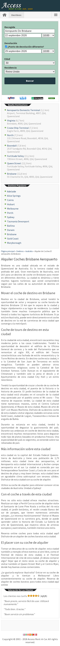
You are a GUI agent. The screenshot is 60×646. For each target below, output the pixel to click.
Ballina (11, 225)
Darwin (10, 229)
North (10, 135)
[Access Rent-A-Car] (17, 9)
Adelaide (11, 191)
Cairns (10, 200)
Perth (10, 212)
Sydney (10, 217)
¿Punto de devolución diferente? (26, 46)
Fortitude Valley (15, 155)
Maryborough (14, 242)
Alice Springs (14, 195)
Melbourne (12, 208)
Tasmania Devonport (18, 221)
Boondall (12, 145)
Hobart (11, 204)
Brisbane (11, 173)
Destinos (16, 15)
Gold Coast (13, 238)
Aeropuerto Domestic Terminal (23, 110)
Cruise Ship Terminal (18, 127)
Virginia (11, 120)
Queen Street (14, 163)
